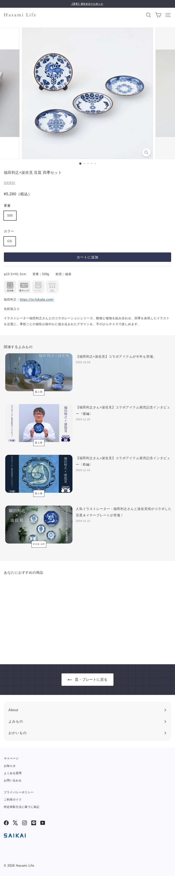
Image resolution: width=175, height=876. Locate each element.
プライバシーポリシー (18, 792)
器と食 (39, 442)
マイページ (11, 758)
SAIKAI (9, 183)
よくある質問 (13, 773)
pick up (39, 544)
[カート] (158, 15)
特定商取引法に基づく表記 (21, 807)
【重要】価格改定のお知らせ (87, 4)
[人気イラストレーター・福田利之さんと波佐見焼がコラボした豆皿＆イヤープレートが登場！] (38, 525)
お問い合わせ (13, 780)
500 (10, 215)
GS (9, 241)
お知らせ (10, 765)
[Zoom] (146, 152)
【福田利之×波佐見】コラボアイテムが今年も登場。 (116, 356)
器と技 (39, 392)
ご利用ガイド (13, 799)
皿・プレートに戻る (91, 679)
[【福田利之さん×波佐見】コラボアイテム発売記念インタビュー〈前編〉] (38, 474)
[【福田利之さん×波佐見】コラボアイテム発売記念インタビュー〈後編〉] (38, 423)
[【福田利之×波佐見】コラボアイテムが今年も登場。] (38, 372)
